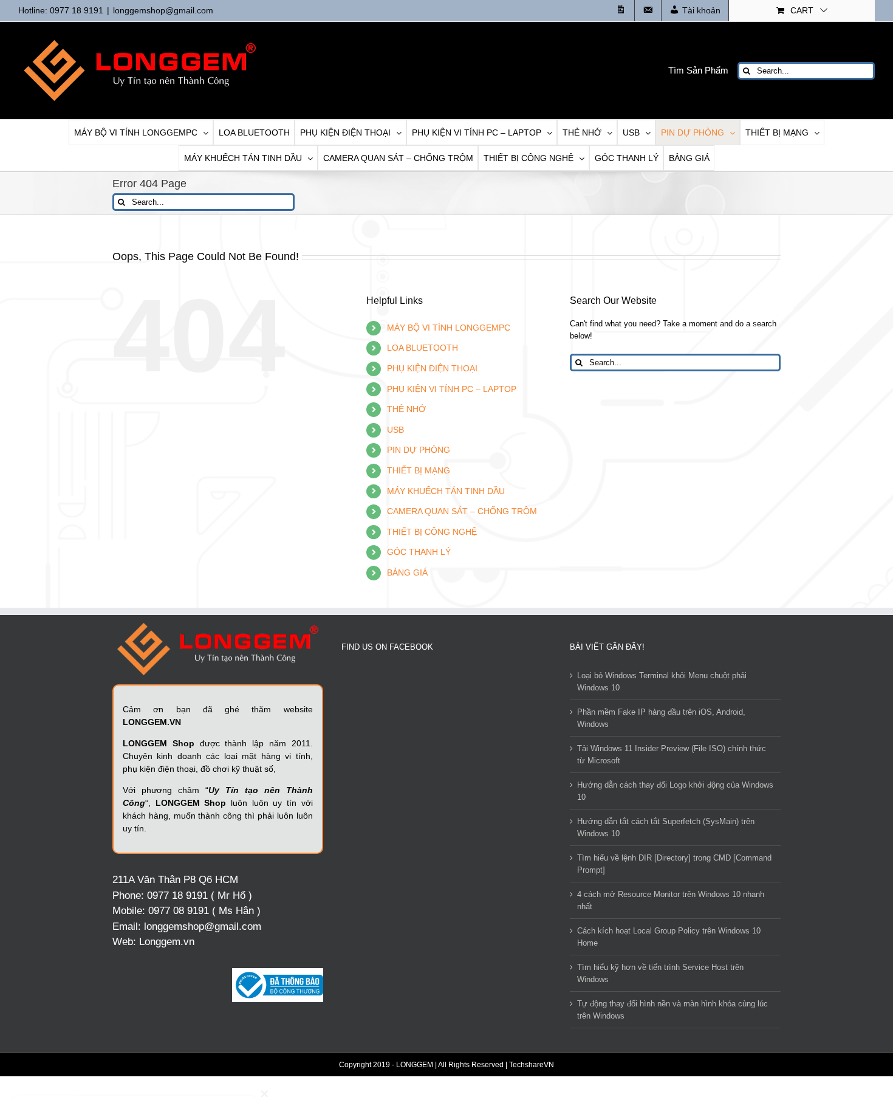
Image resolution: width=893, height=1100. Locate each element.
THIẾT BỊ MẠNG (418, 470)
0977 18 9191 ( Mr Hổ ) (199, 895)
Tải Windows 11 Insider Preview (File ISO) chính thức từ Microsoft (671, 754)
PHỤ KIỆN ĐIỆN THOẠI (432, 368)
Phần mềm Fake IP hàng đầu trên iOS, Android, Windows (661, 718)
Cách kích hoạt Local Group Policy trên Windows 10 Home (669, 936)
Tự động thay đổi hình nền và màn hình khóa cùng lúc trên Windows (672, 1009)
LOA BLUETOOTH (422, 347)
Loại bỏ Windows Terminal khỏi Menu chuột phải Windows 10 (662, 681)
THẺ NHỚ (406, 409)
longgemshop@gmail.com (163, 10)
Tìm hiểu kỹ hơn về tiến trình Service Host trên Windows (660, 973)
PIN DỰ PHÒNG (418, 450)
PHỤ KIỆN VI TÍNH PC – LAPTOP (451, 389)
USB (395, 430)
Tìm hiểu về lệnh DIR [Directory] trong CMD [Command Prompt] (674, 864)
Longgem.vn (166, 941)
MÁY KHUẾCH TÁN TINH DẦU (446, 491)
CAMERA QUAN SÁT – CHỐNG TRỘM (462, 511)
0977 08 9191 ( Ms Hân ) (204, 910)
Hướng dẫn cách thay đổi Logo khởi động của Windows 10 (675, 791)
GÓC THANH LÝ (419, 552)
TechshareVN (531, 1064)
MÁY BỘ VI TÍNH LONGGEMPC (448, 327)
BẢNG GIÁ (407, 572)
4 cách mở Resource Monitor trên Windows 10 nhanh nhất (670, 900)
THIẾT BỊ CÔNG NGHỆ (432, 532)
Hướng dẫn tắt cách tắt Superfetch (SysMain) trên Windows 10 (665, 827)
